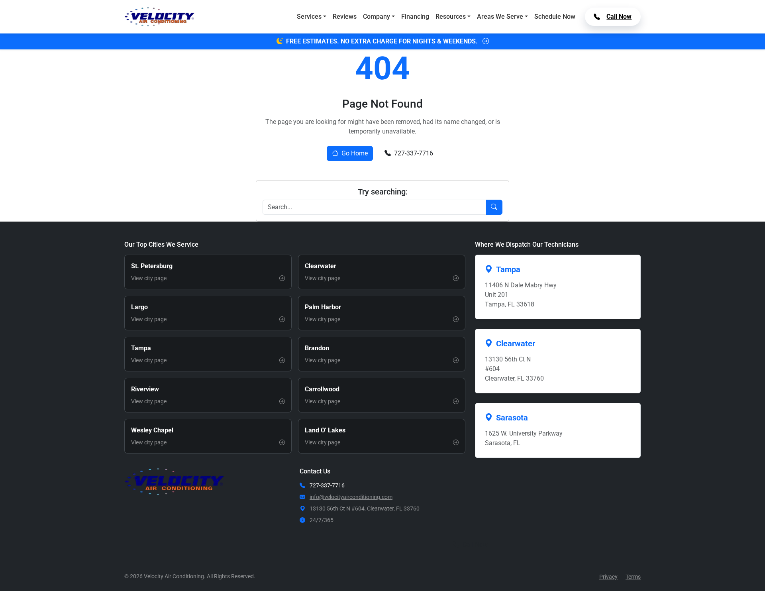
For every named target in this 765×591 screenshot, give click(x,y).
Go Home (354, 153)
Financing (415, 16)
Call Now (619, 16)
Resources (450, 16)
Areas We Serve (500, 16)
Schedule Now (554, 16)
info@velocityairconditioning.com (351, 497)
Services (309, 16)
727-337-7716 (413, 153)
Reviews (345, 16)
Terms (633, 576)
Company (376, 16)
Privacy (608, 576)
